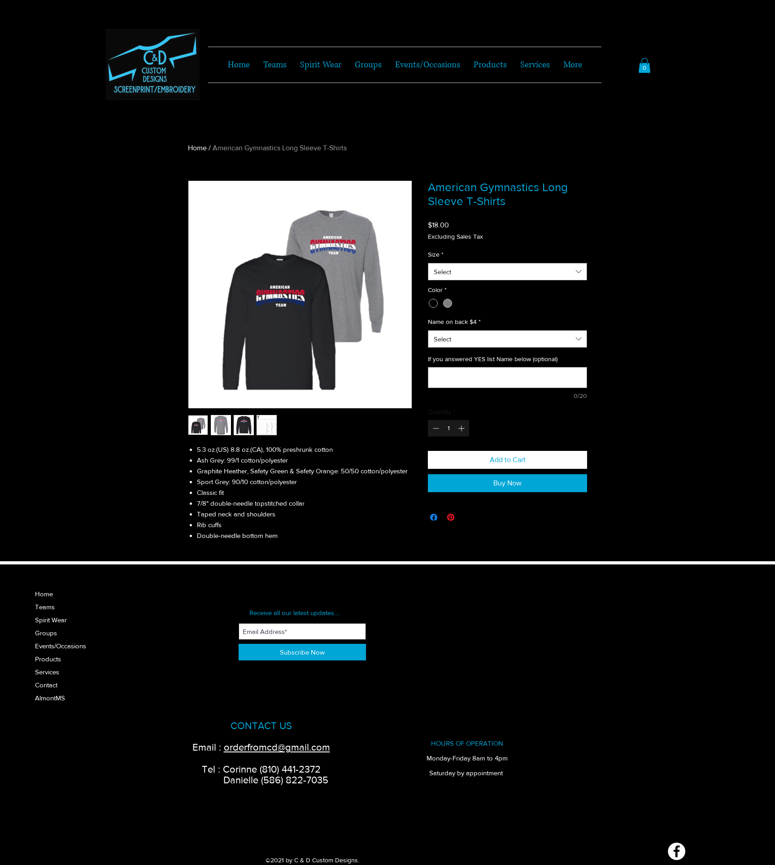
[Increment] (462, 428)
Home (197, 148)
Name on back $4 (454, 321)
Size (436, 254)
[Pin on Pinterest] (450, 517)
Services (47, 672)
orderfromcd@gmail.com (277, 747)
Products (48, 659)
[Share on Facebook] (433, 517)
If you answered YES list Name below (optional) (492, 359)
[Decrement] (434, 428)
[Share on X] (467, 517)
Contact (46, 685)
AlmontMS (50, 698)
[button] (644, 65)
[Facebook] (676, 851)
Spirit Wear (51, 620)
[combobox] (507, 271)
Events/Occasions (60, 646)
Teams (45, 607)
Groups (46, 633)
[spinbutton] (448, 428)
